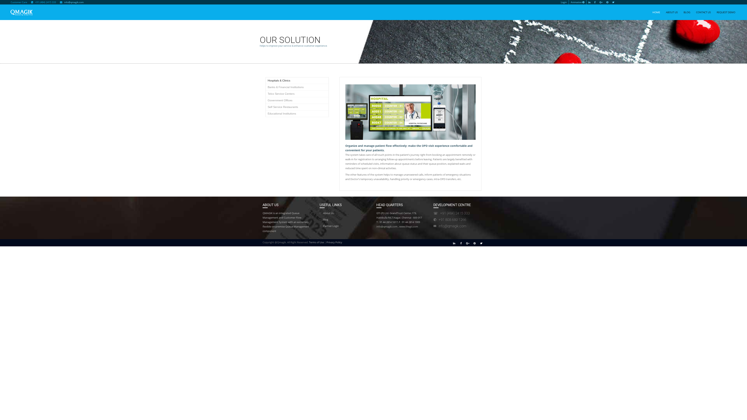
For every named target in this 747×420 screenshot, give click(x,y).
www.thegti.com (408, 226)
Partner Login (331, 226)
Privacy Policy (334, 242)
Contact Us (703, 12)
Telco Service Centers (281, 93)
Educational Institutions (282, 113)
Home (656, 12)
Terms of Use (316, 242)
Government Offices (280, 100)
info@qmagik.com (74, 2)
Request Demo (726, 12)
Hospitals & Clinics (279, 80)
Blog (687, 12)
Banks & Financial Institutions (286, 87)
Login (564, 2)
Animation (576, 2)
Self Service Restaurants (283, 106)
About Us (672, 12)
